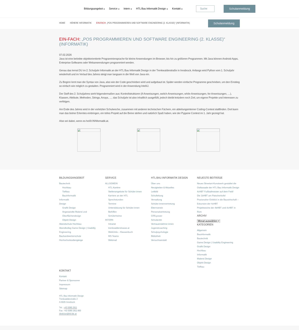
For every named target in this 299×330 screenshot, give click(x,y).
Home (62, 23)
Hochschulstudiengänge (71, 240)
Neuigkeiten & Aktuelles (162, 187)
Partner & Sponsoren (69, 280)
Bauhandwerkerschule (70, 236)
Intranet (112, 224)
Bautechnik (64, 183)
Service (113, 8)
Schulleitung (157, 195)
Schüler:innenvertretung (163, 203)
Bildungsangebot (93, 8)
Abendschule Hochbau (70, 224)
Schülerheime (115, 216)
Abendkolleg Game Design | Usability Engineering (77, 230)
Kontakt (176, 8)
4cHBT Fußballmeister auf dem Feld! (215, 191)
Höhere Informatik (81, 23)
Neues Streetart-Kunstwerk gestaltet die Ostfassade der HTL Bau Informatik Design (218, 185)
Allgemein (202, 230)
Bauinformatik (69, 195)
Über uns (155, 183)
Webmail (112, 240)
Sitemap (63, 288)
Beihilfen (112, 212)
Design (62, 203)
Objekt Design (69, 220)
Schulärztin (156, 220)
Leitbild (154, 191)
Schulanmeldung (239, 8)
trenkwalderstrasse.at (118, 228)
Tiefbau (66, 191)
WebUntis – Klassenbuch (120, 232)
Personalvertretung (160, 212)
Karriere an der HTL (118, 195)
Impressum (64, 284)
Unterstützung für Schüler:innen (124, 207)
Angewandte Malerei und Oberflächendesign (74, 214)
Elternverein (157, 207)
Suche (203, 8)
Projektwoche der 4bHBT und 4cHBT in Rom (216, 209)
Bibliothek (156, 236)
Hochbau (66, 187)
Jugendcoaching (159, 228)
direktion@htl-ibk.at (68, 314)
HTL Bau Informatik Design (151, 8)
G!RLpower (156, 216)
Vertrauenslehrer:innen (162, 224)
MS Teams (113, 236)
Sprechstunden (115, 199)
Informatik (64, 199)
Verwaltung (156, 199)
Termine (112, 203)
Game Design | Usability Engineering (215, 242)
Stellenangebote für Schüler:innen (125, 191)
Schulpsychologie (159, 232)
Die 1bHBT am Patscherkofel (211, 195)
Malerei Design (204, 258)
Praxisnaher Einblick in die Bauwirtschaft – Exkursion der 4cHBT (218, 201)
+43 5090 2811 (70, 307)
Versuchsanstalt (159, 240)
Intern (127, 8)
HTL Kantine (114, 187)
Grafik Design (69, 207)
